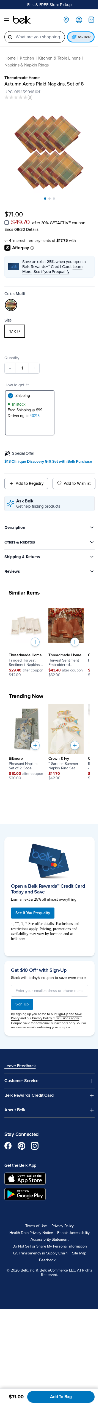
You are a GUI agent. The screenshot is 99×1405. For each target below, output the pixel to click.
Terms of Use (36, 1226)
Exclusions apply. (66, 1018)
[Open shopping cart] (91, 19)
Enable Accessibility (73, 1233)
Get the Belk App (20, 1165)
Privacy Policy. (42, 1018)
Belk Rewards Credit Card (29, 1095)
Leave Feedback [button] (20, 1066)
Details (32, 229)
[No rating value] (16, 97)
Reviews (12, 571)
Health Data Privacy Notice (31, 1233)
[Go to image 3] (54, 198)
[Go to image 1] (45, 198)
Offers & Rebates (19, 542)
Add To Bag (61, 1396)
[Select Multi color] (11, 305)
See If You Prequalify (32, 913)
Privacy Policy (62, 1226)
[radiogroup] (49, 331)
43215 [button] (35, 415)
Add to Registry (29, 483)
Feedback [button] (47, 1260)
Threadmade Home (22, 77)
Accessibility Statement (49, 1239)
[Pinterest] (21, 1146)
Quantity (11, 357)
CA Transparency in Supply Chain (40, 1253)
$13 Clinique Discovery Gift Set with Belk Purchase (48, 461)
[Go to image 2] (49, 198)
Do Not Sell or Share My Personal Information (49, 1246)
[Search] (10, 37)
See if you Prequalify (51, 271)
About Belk (14, 1110)
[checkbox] (6, 222)
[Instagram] (34, 1146)
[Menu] (6, 20)
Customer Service (21, 1080)
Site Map (79, 1253)
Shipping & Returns (22, 556)
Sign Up (22, 1004)
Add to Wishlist (77, 483)
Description (14, 527)
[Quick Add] (35, 642)
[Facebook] (8, 1146)
